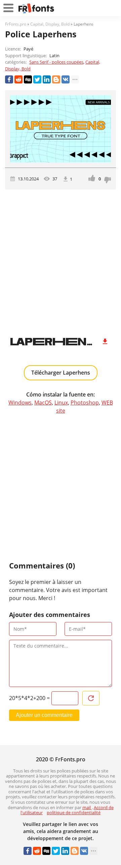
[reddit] (18, 79)
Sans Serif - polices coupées (56, 62)
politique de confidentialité (73, 812)
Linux (61, 402)
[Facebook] (9, 79)
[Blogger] (56, 79)
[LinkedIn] (47, 79)
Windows (20, 402)
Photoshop (85, 402)
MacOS (43, 402)
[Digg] (28, 79)
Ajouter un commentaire (44, 715)
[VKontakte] (66, 79)
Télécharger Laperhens (60, 372)
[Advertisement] (60, 260)
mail (87, 807)
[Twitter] (37, 79)
